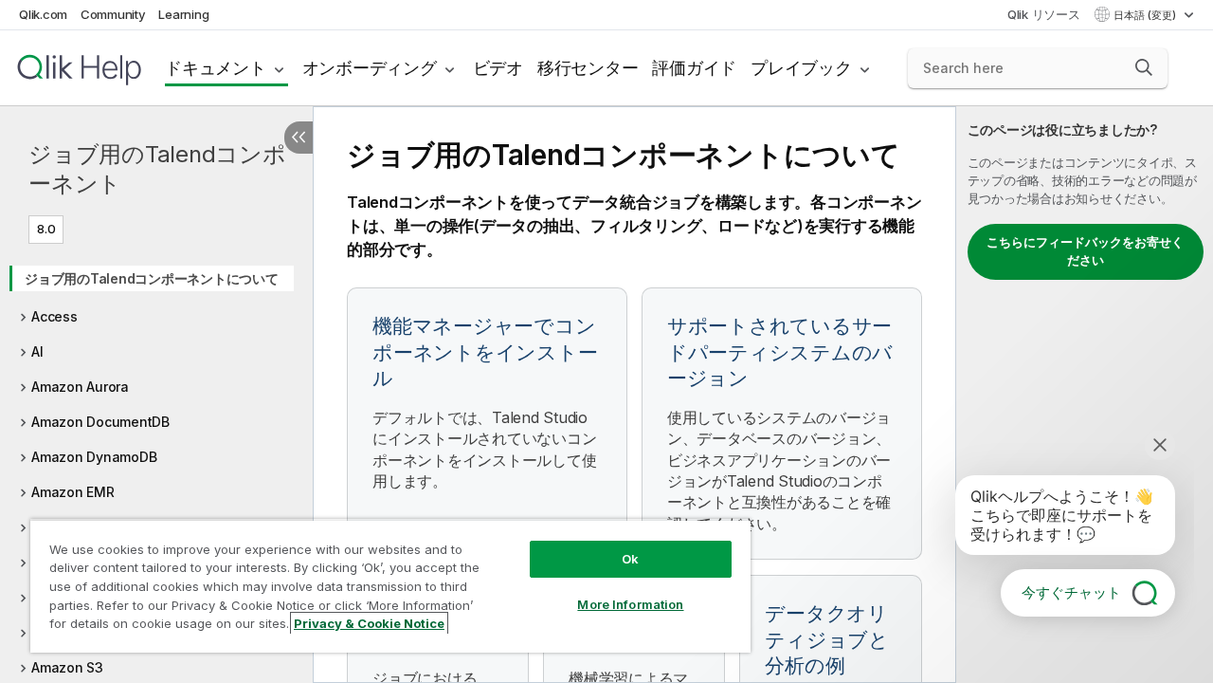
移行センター (588, 68)
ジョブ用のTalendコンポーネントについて (152, 278)
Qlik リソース (1043, 14)
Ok (630, 558)
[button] (1144, 67)
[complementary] (1084, 394)
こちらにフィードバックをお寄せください (1085, 251)
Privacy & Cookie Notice (369, 623)
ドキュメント (215, 68)
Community (113, 14)
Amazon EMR (73, 492)
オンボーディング (369, 68)
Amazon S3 (67, 667)
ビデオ (498, 68)
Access (54, 316)
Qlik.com (43, 14)
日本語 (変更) (1146, 15)
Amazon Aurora (80, 386)
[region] (390, 586)
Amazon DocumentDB (100, 422)
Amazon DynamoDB (93, 457)
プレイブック (801, 68)
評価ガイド (694, 68)
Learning (183, 14)
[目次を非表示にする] (298, 137)
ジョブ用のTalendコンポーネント (157, 168)
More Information (630, 604)
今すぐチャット (1071, 592)
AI (37, 351)
